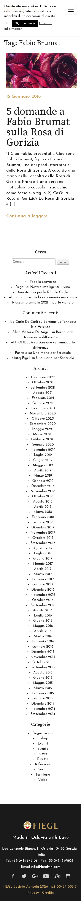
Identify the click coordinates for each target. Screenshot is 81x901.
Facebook (13, 876)
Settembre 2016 (42, 605)
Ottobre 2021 (42, 382)
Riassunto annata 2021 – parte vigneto (43, 302)
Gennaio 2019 (42, 481)
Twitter (24, 876)
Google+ (35, 876)
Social (42, 769)
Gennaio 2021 (42, 403)
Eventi (43, 743)
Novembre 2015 (42, 657)
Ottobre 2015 (42, 662)
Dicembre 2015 (42, 652)
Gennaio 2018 (42, 522)
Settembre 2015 (42, 667)
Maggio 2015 (43, 683)
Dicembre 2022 (43, 377)
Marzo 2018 (43, 512)
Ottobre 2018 (42, 496)
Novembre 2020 (43, 413)
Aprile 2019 (43, 470)
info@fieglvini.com (45, 867)
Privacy (33, 893)
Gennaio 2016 (42, 646)
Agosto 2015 (42, 672)
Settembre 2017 (42, 543)
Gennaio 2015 (42, 698)
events (43, 749)
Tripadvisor (57, 876)
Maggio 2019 (43, 465)
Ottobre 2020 (43, 418)
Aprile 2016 (43, 631)
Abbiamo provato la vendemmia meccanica (43, 297)
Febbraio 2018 (43, 517)
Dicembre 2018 (42, 486)
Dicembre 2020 (43, 408)
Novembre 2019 (42, 450)
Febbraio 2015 (43, 693)
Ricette (42, 759)
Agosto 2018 (42, 501)
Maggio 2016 (43, 626)
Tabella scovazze (43, 282)
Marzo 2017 (43, 574)
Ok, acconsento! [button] (25, 23)
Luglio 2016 (43, 615)
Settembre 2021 (42, 387)
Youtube (46, 876)
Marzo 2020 (42, 434)
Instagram (68, 876)
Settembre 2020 (43, 424)
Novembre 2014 (42, 709)
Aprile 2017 (42, 569)
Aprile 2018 (43, 507)
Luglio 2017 (43, 553)
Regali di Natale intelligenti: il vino (43, 287)
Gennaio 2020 (43, 444)
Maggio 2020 (42, 429)
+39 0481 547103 (24, 861)
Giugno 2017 (42, 558)
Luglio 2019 (43, 455)
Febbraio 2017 (43, 579)
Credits (48, 893)
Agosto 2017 (42, 548)
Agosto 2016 (42, 610)
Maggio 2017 (43, 564)
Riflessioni (43, 764)
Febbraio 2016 (43, 641)
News (42, 754)
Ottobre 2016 (42, 600)
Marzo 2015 (43, 688)
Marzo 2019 (43, 475)
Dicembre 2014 (42, 703)
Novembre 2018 (42, 491)
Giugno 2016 (42, 621)
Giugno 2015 (42, 678)
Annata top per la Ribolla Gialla (42, 292)
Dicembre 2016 (42, 589)
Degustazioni (43, 733)
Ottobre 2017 (42, 538)
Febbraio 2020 (42, 439)
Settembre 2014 (42, 714)
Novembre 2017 (42, 532)
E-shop (42, 738)
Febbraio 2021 (43, 398)
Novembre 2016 (42, 595)
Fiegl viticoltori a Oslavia (40, 825)
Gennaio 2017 (42, 584)
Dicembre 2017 (42, 527)
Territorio (43, 774)
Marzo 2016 (43, 636)
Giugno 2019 (42, 460)
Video (42, 780)
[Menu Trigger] (71, 9)
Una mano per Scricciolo (52, 353)
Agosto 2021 (42, 393)
